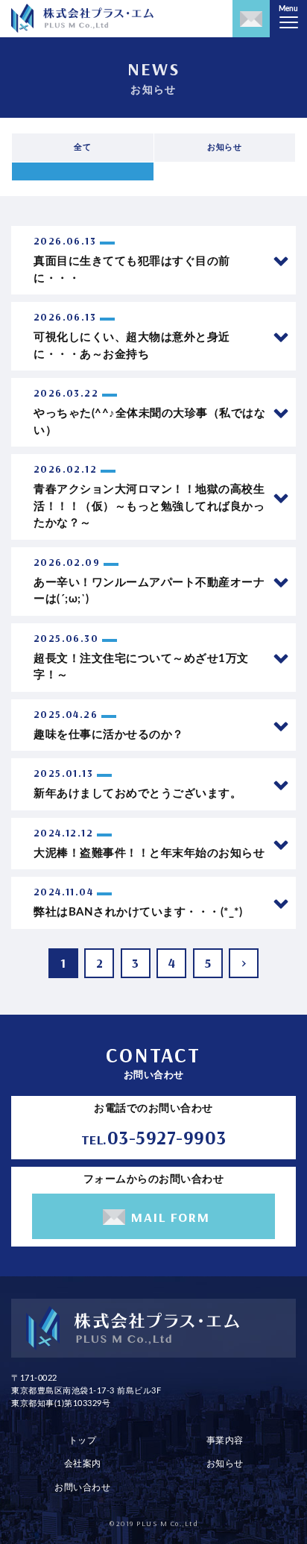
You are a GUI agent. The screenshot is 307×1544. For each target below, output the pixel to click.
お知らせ (225, 1463)
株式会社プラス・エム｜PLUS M (82, 18)
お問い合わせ (82, 1487)
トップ (83, 1440)
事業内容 (225, 1440)
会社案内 (82, 1463)
